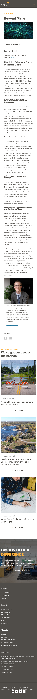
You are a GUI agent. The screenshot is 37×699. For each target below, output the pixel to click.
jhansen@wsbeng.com (12, 325)
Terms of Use (27, 689)
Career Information (8, 640)
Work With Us (20, 570)
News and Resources (8, 642)
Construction (6, 612)
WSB (12, 57)
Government (5, 592)
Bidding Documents (8, 667)
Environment (5, 617)
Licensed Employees (7, 669)
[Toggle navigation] (34, 3)
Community (5, 615)
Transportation (6, 609)
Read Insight (19, 410)
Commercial (5, 595)
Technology (5, 623)
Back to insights (12, 44)
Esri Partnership (6, 672)
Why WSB (4, 634)
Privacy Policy (15, 689)
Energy (3, 598)
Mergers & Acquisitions (9, 645)
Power (3, 620)
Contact (4, 637)
